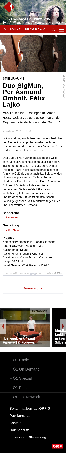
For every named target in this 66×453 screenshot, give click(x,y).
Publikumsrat (19, 415)
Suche (53, 29)
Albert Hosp (12, 229)
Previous (3, 326)
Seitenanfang (30, 288)
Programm (35, 29)
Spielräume (12, 217)
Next (63, 326)
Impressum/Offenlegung (28, 437)
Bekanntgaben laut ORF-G (30, 408)
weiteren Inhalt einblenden (33, 272)
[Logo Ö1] (9, 7)
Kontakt (15, 423)
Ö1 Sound (12, 29)
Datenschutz (19, 430)
